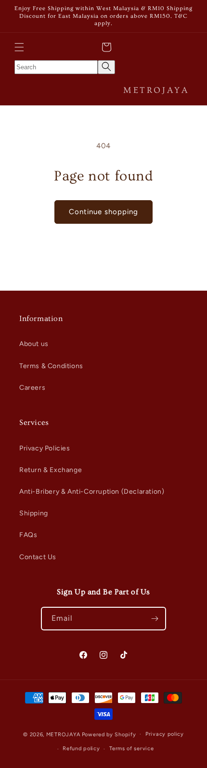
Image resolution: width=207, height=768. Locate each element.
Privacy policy (164, 734)
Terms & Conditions (51, 366)
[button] (19, 47)
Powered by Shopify (109, 734)
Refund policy (81, 748)
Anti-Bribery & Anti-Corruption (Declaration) (91, 491)
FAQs (28, 535)
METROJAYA (63, 734)
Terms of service (131, 748)
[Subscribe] (154, 618)
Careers (32, 388)
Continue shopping (103, 211)
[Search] (106, 67)
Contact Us (37, 557)
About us (34, 344)
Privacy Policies (44, 448)
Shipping (33, 513)
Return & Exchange (50, 470)
